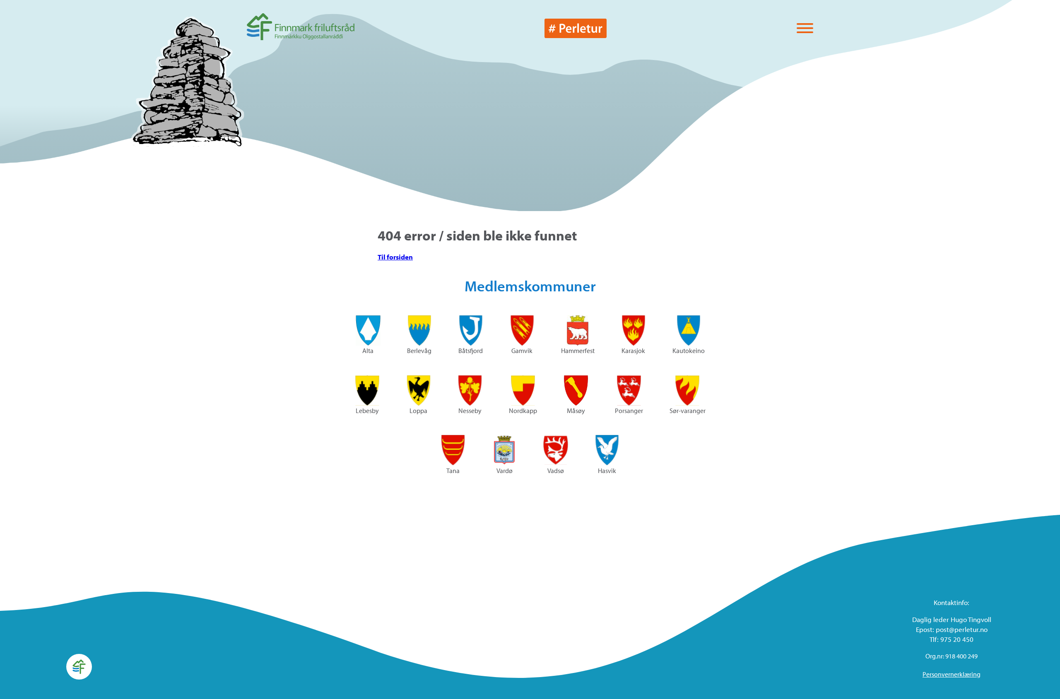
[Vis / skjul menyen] (805, 29)
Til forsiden (395, 256)
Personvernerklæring (951, 674)
